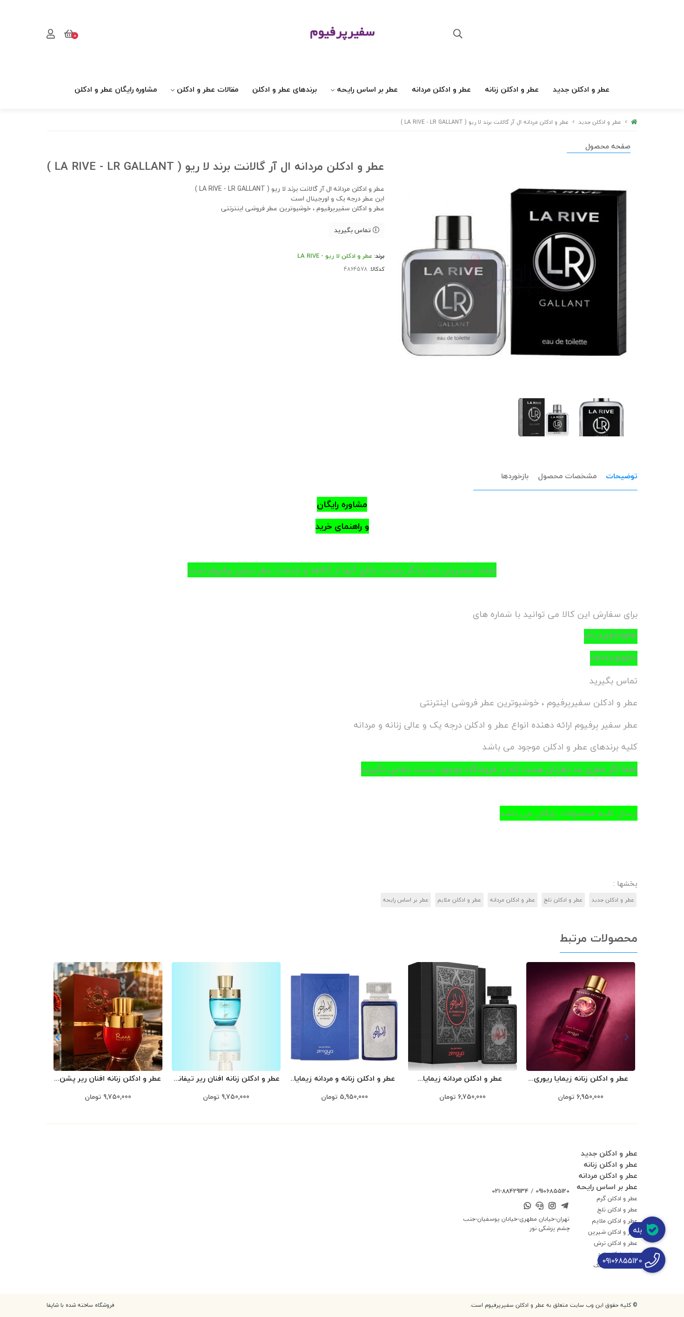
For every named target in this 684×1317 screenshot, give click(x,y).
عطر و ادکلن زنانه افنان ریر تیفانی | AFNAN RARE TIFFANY (226, 1079)
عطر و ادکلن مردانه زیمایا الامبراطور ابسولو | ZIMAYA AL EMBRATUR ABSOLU (462, 1079)
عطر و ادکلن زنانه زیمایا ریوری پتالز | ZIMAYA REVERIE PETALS (581, 1079)
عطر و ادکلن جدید (581, 89)
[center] (457, 34)
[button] (57, 1037)
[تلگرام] (564, 1206)
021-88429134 (510, 1191)
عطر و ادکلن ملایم (459, 900)
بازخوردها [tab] (515, 475)
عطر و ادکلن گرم (617, 1198)
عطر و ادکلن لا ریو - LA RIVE (334, 256)
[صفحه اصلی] (634, 122)
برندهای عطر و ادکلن (284, 89)
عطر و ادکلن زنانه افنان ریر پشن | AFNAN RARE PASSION (108, 1079)
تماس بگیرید (353, 230)
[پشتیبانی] (540, 1206)
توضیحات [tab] (621, 475)
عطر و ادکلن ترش (615, 1243)
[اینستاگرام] (552, 1206)
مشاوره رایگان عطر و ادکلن (115, 89)
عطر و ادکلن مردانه (441, 89)
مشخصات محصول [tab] (567, 475)
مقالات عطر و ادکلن (207, 89)
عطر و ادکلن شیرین (612, 1232)
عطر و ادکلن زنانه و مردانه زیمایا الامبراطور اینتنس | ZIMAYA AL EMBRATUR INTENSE (344, 1079)
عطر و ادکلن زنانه (512, 89)
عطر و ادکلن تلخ (563, 900)
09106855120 (553, 1191)
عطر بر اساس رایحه (367, 89)
